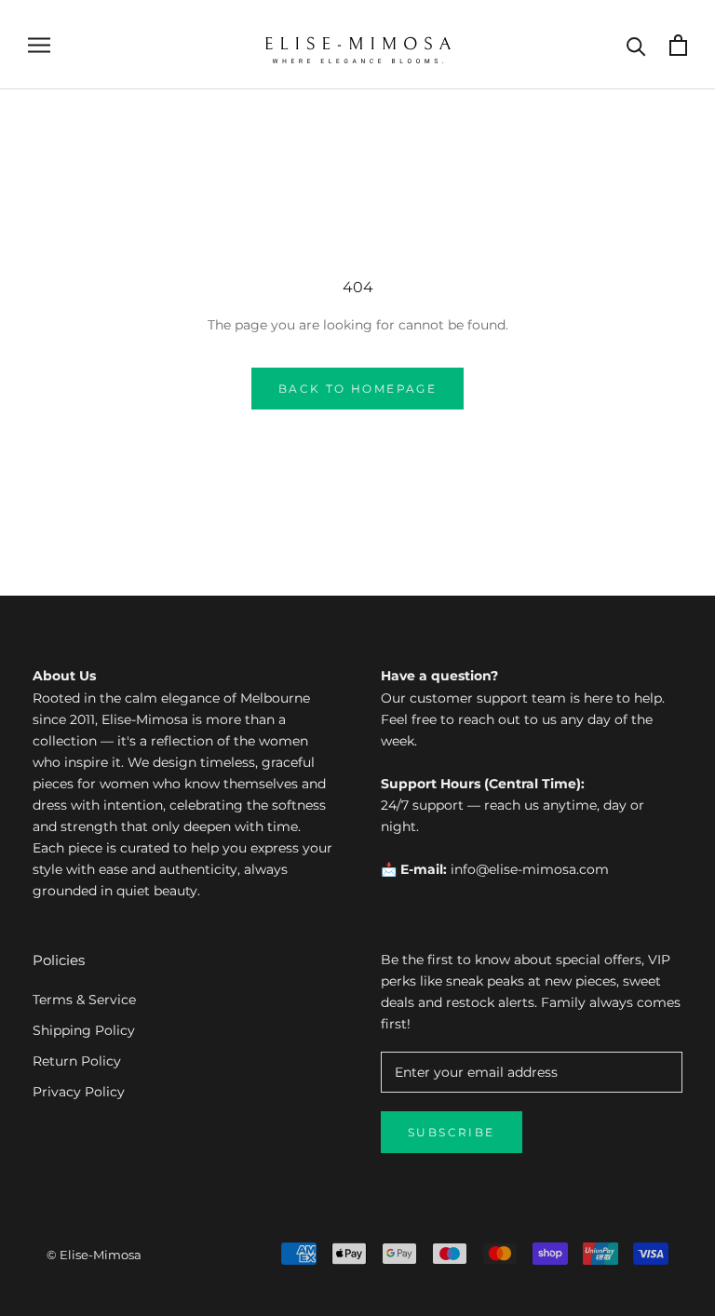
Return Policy (77, 1061)
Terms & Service (84, 999)
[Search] (636, 45)
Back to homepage (357, 389)
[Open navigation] (39, 45)
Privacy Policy (79, 1091)
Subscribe (451, 1132)
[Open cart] (678, 45)
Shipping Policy (84, 1030)
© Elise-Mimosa (94, 1254)
